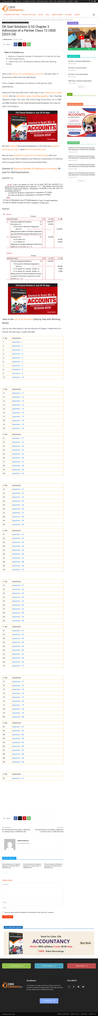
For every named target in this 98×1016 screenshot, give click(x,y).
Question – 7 (17, 365)
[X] (20, 44)
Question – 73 (18, 689)
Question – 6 (17, 361)
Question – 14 (18, 405)
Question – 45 (18, 550)
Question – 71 (18, 681)
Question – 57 (18, 609)
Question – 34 (18, 501)
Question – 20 (18, 428)
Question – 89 (18, 758)
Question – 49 (18, 565)
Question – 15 (18, 409)
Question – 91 (18, 778)
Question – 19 (18, 424)
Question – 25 (18, 454)
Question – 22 (18, 442)
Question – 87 (18, 750)
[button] (93, 14)
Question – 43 (18, 542)
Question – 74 (18, 693)
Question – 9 (17, 373)
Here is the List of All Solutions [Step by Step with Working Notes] (31, 63)
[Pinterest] (24, 44)
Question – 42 (18, 538)
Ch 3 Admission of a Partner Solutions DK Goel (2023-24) (22, 20)
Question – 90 (18, 762)
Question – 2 (17, 346)
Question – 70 (18, 666)
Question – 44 (18, 546)
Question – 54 (18, 597)
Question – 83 (18, 734)
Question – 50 (18, 569)
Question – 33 (18, 497)
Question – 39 (18, 520)
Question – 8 (17, 369)
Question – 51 (18, 585)
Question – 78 (18, 709)
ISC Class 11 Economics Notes (77, 68)
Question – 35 (18, 505)
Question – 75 (18, 697)
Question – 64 (18, 642)
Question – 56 (18, 605)
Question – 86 (18, 746)
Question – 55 (18, 601)
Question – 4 (17, 354)
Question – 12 (18, 397)
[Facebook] (89, 1)
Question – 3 (17, 350)
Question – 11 (18, 393)
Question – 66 (18, 650)
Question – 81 (18, 727)
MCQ (69, 94)
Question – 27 (18, 461)
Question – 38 (18, 516)
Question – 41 (18, 534)
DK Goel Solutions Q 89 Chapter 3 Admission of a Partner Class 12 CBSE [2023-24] (53, 865)
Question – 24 (18, 450)
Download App (72, 23)
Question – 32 (18, 493)
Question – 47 (18, 558)
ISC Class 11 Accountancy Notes (78, 74)
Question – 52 (18, 589)
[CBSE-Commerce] (12, 985)
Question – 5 (17, 358)
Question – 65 (18, 646)
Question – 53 (18, 593)
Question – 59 (18, 617)
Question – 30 (18, 473)
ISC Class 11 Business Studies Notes (79, 61)
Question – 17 (18, 416)
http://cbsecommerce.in (23, 843)
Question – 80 (18, 717)
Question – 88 (18, 754)
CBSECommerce (8, 39)
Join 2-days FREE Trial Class (13, 927)
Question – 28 (18, 465)
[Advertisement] (32, 797)
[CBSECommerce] (9, 844)
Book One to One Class (75, 104)
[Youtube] (95, 1)
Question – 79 (18, 713)
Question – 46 (18, 554)
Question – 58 (18, 613)
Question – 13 (18, 401)
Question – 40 (18, 524)
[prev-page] (3, 872)
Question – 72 (18, 685)
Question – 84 (18, 738)
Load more (81, 87)
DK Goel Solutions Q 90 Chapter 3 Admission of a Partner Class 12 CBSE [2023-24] (32, 865)
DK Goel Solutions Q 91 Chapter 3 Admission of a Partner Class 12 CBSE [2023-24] (11, 865)
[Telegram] (78, 987)
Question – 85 (18, 742)
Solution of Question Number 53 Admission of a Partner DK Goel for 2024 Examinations (33, 57)
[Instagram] (92, 1)
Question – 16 (18, 412)
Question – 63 (18, 638)
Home (3, 20)
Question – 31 (18, 489)
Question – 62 (18, 634)
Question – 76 (18, 701)
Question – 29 (18, 469)
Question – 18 (18, 420)
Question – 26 (18, 458)
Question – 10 (18, 377)
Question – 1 (17, 342)
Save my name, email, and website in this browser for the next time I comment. (29, 912)
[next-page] (6, 872)
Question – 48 (18, 562)
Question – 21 (18, 438)
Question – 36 (18, 509)
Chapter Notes (73, 56)
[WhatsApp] (29, 44)
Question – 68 (18, 658)
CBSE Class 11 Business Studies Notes (80, 81)
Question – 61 (18, 630)
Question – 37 (18, 513)
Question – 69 (18, 662)
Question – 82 (18, 730)
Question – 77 (18, 705)
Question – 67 (18, 654)
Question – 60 (18, 620)
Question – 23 (18, 446)
